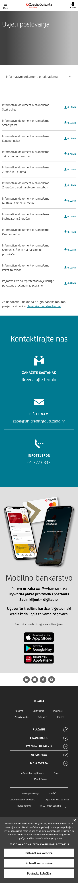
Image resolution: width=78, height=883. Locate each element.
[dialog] (39, 850)
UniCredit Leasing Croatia (32, 773)
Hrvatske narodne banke (44, 306)
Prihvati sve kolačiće (39, 853)
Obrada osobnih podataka (22, 799)
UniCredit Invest (39, 779)
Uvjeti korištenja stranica (57, 799)
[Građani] (39, 5)
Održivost (42, 717)
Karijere (60, 717)
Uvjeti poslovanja (30, 793)
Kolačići (52, 793)
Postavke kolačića (39, 873)
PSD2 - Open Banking (50, 805)
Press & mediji (21, 717)
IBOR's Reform (24, 805)
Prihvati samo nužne (39, 863)
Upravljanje (38, 710)
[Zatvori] (74, 820)
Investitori (58, 710)
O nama (19, 710)
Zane (56, 773)
